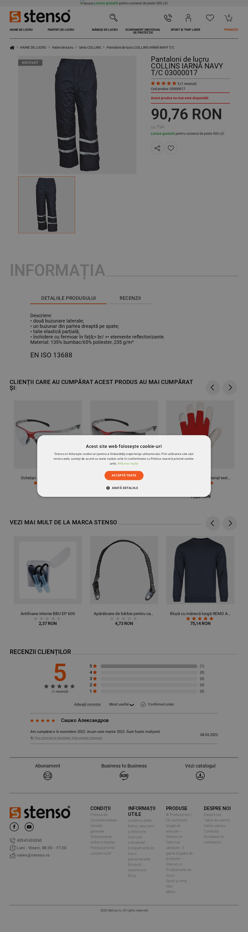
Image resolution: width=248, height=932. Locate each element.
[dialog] (124, 466)
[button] (124, 488)
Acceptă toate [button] (124, 475)
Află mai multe (128, 463)
